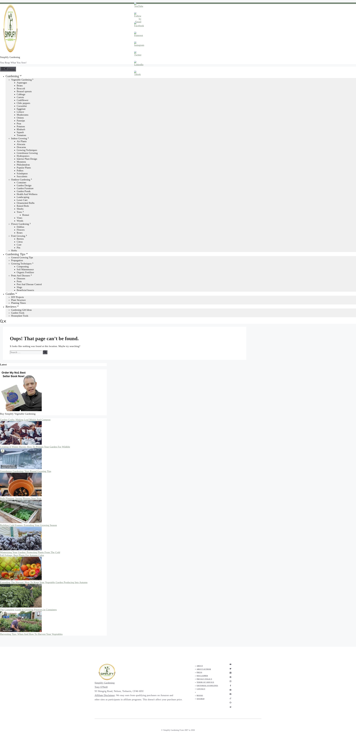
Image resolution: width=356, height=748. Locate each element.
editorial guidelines (207, 685)
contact (201, 689)
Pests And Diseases (20, 275)
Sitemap (201, 699)
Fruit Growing (18, 235)
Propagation (17, 260)
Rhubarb (21, 129)
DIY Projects (17, 297)
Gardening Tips (15, 254)
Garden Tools (17, 312)
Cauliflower (22, 100)
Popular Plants (24, 167)
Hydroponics (23, 156)
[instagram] (230, 664)
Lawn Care (22, 200)
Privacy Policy (204, 679)
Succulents (22, 176)
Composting (23, 266)
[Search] (45, 352)
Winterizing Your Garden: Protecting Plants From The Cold (30, 552)
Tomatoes (21, 135)
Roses (20, 232)
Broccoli (21, 88)
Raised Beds (23, 205)
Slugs (19, 287)
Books (200, 695)
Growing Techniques (27, 150)
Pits (18, 247)
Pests (19, 281)
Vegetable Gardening (21, 79)
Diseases (21, 278)
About (200, 666)
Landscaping (23, 197)
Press (199, 672)
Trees (19, 212)
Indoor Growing (19, 138)
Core (19, 244)
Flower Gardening (20, 224)
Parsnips (21, 120)
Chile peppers (23, 103)
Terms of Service (205, 682)
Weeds (20, 220)
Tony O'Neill (101, 687)
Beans (20, 85)
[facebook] (230, 686)
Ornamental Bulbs (25, 203)
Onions (20, 117)
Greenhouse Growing (27, 153)
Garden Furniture (25, 188)
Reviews (11, 306)
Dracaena (21, 147)
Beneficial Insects (25, 290)
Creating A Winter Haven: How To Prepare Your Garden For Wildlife (35, 446)
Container (21, 182)
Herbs (14, 250)
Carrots (20, 97)
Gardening (12, 76)
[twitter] (230, 669)
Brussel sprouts (24, 91)
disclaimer (202, 676)
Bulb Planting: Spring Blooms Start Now (20, 498)
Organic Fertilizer (25, 272)
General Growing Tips (22, 257)
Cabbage (21, 94)
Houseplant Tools (19, 315)
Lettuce (20, 111)
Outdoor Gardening (20, 179)
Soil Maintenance (25, 269)
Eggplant (21, 109)
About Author (204, 669)
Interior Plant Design (27, 158)
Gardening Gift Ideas (21, 309)
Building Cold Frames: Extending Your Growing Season (28, 525)
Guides (10, 294)
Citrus (20, 241)
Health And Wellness (27, 194)
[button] (3, 322)
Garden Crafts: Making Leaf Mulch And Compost (25, 419)
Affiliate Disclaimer (105, 695)
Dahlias (20, 226)
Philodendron (23, 164)
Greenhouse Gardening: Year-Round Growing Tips (25, 471)
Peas (19, 123)
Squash (20, 132)
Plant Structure (18, 300)
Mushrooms (22, 114)
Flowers (20, 229)
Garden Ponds (23, 191)
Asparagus (22, 82)
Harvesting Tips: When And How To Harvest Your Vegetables (31, 634)
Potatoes (21, 126)
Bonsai (25, 214)
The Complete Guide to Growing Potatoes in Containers (28, 609)
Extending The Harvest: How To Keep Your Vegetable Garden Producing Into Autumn (43, 582)
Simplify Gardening (10, 57)
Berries (20, 238)
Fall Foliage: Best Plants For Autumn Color (22, 555)
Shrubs (20, 208)
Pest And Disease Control (29, 284)
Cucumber (22, 106)
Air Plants (22, 141)
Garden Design (24, 185)
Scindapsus (22, 173)
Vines (19, 217)
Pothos (20, 170)
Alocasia (21, 144)
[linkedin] (230, 673)
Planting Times (18, 303)
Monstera (21, 161)
